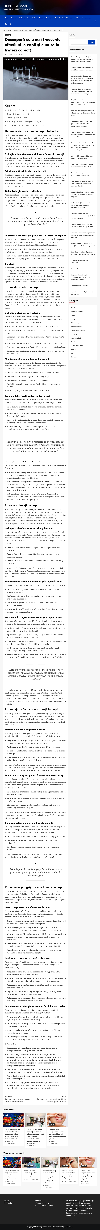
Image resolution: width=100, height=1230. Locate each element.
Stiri (72, 353)
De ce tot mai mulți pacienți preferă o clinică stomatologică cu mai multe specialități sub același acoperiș (35, 1135)
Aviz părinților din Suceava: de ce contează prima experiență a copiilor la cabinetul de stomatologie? (82, 146)
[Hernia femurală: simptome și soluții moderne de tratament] (31, 1162)
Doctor (6, 1201)
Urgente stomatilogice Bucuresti (79, 261)
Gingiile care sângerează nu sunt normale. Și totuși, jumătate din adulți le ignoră (57, 1134)
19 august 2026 (11, 1143)
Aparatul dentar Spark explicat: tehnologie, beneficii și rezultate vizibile (83, 113)
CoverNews (57, 1227)
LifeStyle (74, 334)
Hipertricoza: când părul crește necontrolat (82, 293)
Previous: (17, 1099)
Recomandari (86, 18)
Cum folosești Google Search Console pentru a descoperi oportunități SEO (82, 183)
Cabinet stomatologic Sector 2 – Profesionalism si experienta (82, 225)
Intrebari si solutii (51, 18)
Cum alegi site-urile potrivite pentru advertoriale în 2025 (82, 165)
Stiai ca (62, 18)
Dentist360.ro (74, 1201)
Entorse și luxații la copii (17, 118)
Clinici (78, 18)
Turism (73, 357)
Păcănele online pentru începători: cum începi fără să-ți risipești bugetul (83, 216)
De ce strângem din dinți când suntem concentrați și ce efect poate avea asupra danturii (12, 1134)
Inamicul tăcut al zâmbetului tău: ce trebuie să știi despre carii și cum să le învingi (81, 91)
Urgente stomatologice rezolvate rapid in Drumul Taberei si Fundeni (80, 277)
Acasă (7, 18)
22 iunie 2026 (54, 1143)
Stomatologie (9, 1203)
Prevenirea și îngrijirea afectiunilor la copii (25, 125)
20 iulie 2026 (72, 1181)
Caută (72, 34)
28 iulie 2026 (32, 1146)
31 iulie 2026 (34, 1179)
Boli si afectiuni (24, 18)
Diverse (69, 18)
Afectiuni (74, 308)
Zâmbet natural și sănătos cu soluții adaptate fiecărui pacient (83, 245)
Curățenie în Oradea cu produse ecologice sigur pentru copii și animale (83, 235)
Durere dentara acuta (79, 269)
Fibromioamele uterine (79, 286)
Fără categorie (76, 323)
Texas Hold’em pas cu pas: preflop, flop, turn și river (81, 174)
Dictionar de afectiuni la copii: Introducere (25, 110)
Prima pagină (7, 30)
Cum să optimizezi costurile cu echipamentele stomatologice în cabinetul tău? (83, 134)
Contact (8, 24)
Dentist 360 (15, 6)
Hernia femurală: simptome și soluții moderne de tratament (82, 69)
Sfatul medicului (37, 18)
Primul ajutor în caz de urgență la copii (24, 121)
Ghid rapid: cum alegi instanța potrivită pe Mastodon (82, 157)
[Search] (95, 21)
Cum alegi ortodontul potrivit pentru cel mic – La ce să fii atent (83, 253)
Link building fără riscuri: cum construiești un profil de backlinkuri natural (82, 205)
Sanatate (14, 18)
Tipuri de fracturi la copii (18, 114)
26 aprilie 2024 (20, 55)
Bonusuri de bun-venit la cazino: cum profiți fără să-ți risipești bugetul (83, 194)
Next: (52, 1099)
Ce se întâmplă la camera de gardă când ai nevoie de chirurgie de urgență (81, 123)
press (27, 1179)
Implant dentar (76, 327)
